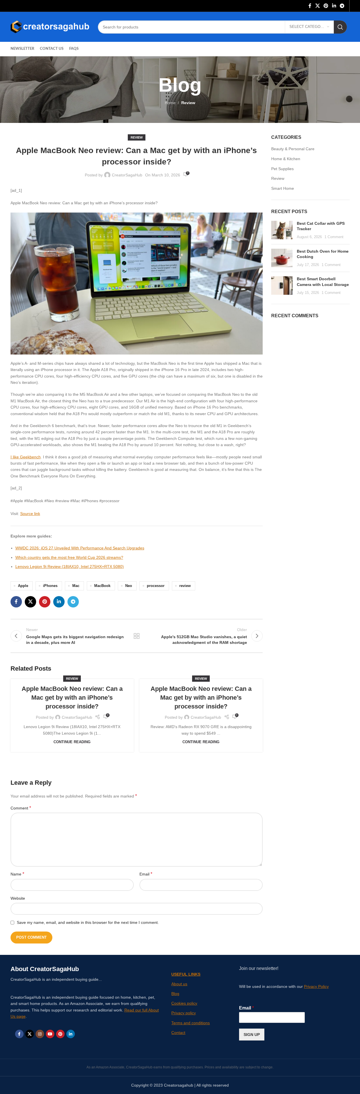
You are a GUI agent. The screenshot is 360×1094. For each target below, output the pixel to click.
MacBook (102, 586)
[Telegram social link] (342, 5)
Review (188, 102)
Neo (128, 586)
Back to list (136, 636)
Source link (30, 513)
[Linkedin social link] (334, 5)
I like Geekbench (26, 457)
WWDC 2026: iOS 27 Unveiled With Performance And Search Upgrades (79, 548)
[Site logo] (50, 26)
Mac (75, 586)
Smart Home (282, 188)
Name (17, 874)
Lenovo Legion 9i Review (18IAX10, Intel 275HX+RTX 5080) (69, 566)
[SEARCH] (340, 27)
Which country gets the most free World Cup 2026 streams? (69, 557)
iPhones (50, 586)
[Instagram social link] (40, 1034)
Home (170, 102)
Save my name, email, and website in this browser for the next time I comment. (88, 922)
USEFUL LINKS (185, 974)
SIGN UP (252, 1034)
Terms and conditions (190, 1023)
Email (145, 874)
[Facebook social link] (309, 5)
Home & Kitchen (285, 158)
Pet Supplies (282, 168)
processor (155, 586)
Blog (175, 993)
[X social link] (317, 5)
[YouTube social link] (50, 1034)
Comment (21, 807)
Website (18, 898)
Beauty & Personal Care (292, 149)
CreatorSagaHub (127, 175)
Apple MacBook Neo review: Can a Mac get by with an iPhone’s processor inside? (72, 697)
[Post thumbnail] (282, 230)
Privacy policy (183, 1013)
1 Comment (333, 237)
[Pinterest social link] (326, 5)
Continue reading (72, 742)
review (185, 586)
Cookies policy (184, 1003)
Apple (23, 586)
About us (179, 984)
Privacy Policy (316, 986)
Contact (178, 1032)
